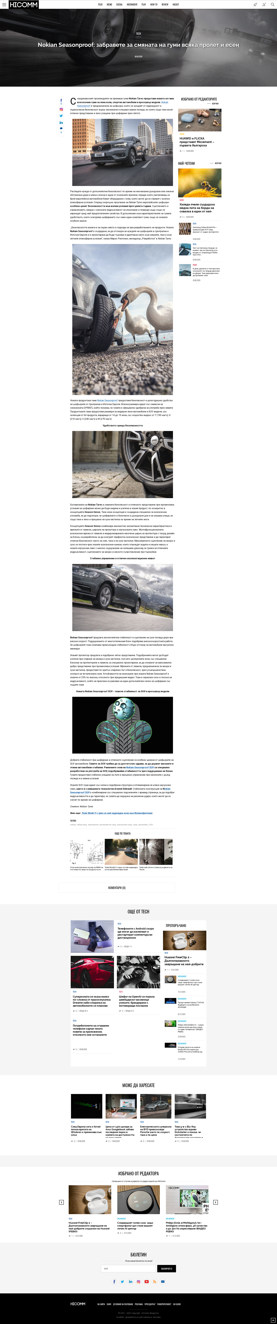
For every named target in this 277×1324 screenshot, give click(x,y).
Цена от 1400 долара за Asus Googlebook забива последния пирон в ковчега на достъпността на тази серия (120, 1132)
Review (165, 4)
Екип (109, 1304)
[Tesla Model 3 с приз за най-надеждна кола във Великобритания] (121, 852)
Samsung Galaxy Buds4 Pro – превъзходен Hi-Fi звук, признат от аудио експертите (206, 231)
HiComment (132, 4)
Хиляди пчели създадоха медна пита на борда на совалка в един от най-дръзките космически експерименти (197, 213)
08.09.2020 (138, 56)
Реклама (139, 1304)
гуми (135, 825)
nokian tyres (82, 825)
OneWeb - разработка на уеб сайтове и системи (138, 1317)
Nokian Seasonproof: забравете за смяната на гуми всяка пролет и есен (138, 44)
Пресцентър (150, 1304)
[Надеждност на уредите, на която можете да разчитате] (199, 121)
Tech (100, 4)
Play (144, 4)
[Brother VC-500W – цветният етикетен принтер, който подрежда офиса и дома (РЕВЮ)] (190, 1201)
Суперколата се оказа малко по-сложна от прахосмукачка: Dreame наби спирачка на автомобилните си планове (92, 1001)
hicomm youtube (147, 1282)
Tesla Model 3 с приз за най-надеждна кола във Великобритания (116, 813)
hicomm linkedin (130, 1282)
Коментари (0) (116, 888)
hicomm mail (163, 1282)
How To (153, 4)
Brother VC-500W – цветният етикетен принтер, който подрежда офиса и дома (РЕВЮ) (185, 1225)
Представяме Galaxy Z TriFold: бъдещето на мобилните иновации (191, 1004)
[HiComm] (24, 4)
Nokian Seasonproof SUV (140, 767)
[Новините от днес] (255, 4)
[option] (200, 232)
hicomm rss (155, 1282)
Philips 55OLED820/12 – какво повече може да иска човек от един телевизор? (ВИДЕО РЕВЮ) (191, 1028)
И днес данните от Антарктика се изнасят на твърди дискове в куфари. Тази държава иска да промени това (206, 273)
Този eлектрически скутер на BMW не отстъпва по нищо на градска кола (86, 868)
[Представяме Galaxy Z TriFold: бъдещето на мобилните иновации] (170, 1001)
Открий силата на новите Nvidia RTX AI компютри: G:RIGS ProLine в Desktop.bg (190, 1049)
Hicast (176, 4)
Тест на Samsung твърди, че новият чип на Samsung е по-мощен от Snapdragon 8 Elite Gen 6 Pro (205, 253)
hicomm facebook (114, 1282)
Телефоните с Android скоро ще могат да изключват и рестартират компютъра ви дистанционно (136, 933)
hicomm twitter (122, 1282)
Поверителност (164, 1304)
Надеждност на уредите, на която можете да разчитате (200, 141)
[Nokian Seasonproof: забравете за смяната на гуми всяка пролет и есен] (61, 110)
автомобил (143, 825)
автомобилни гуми (107, 825)
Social (119, 4)
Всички (215, 103)
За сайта (101, 1304)
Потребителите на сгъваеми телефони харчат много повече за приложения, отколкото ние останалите (91, 1030)
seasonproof (93, 825)
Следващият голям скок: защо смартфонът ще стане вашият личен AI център (190, 982)
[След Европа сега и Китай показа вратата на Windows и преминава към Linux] (86, 1106)
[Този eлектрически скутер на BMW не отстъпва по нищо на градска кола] (86, 852)
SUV (151, 825)
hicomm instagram (138, 1282)
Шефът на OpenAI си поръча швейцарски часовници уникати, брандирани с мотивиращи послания (137, 1001)
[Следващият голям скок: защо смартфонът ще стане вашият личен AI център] (170, 980)
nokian (73, 825)
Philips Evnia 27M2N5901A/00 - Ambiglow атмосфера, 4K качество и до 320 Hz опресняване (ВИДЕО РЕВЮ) (138, 1227)
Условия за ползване (123, 1304)
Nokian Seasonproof (107, 400)
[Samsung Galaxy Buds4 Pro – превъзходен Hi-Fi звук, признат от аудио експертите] (185, 231)
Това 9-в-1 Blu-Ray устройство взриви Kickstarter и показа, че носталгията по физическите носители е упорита (189, 1133)
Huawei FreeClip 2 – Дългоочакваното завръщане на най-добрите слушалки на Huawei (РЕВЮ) (184, 962)
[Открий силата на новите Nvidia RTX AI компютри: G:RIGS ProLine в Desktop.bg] (170, 1045)
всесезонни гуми (124, 825)
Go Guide (177, 1304)
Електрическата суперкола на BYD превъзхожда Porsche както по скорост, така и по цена (155, 1130)
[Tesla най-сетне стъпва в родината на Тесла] (155, 852)
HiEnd (109, 4)
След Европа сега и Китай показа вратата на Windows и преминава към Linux (86, 1130)
